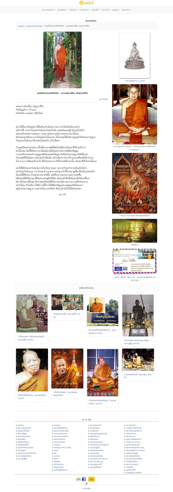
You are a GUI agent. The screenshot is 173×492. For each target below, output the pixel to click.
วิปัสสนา (57, 461)
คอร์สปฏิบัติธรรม (60, 469)
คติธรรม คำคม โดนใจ (62, 447)
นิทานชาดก (130, 436)
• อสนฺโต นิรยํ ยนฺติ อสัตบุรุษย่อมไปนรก (134, 215)
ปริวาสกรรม (58, 464)
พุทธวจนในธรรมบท (133, 439)
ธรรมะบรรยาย (59, 439)
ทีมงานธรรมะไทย (24, 428)
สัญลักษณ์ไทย (23, 444)
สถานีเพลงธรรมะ (96, 442)
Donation (22, 450)
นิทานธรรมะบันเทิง (61, 436)
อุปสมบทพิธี (130, 469)
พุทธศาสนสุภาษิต (133, 444)
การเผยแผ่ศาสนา (24, 456)
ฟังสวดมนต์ (58, 467)
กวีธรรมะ (57, 444)
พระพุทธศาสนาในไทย (134, 458)
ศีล (55, 453)
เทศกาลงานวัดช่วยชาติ (27, 453)
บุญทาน (57, 456)
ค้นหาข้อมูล (22, 433)
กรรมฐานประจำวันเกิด (99, 458)
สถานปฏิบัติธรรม (60, 428)
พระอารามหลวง (132, 464)
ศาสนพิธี (95, 9)
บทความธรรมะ (59, 442)
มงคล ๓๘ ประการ (133, 442)
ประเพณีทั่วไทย (96, 467)
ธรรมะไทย (87, 488)
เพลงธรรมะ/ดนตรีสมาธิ (99, 444)
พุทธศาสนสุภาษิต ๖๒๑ (135, 447)
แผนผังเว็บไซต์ (23, 430)
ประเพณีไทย (22, 458)
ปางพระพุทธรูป (132, 453)
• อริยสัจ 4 (134, 244)
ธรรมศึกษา (61, 9)
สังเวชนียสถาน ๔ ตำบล (135, 450)
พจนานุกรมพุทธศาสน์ (98, 433)
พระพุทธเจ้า (130, 425)
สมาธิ (56, 458)
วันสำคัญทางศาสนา (134, 472)
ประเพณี (105, 9)
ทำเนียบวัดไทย (131, 461)
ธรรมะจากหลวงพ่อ (34, 26)
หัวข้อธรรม (94, 430)
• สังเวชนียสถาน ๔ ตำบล (135, 80)
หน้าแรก (21, 26)
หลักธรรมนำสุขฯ (96, 456)
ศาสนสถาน (83, 9)
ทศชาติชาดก (131, 433)
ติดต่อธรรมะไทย (24, 436)
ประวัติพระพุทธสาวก (134, 430)
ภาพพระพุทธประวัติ (133, 428)
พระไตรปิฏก (94, 428)
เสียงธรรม (94, 439)
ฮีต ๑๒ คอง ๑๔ (96, 461)
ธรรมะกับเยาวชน (60, 433)
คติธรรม (72, 9)
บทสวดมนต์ (94, 453)
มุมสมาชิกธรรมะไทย (25, 447)
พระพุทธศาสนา (48, 9)
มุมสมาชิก (125, 9)
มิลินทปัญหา (95, 436)
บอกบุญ (115, 9)
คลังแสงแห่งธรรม (97, 450)
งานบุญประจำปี (96, 464)
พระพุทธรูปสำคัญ (133, 456)
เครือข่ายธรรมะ (24, 442)
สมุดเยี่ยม (21, 439)
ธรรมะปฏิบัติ (95, 447)
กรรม (56, 450)
